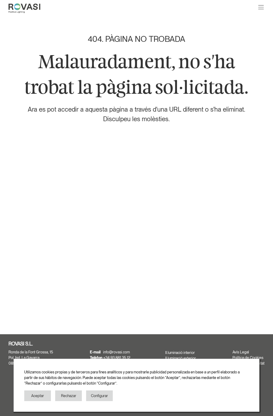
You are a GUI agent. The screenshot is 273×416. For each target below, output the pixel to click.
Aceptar (37, 396)
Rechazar (68, 396)
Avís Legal (240, 352)
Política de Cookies (247, 358)
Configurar (99, 396)
